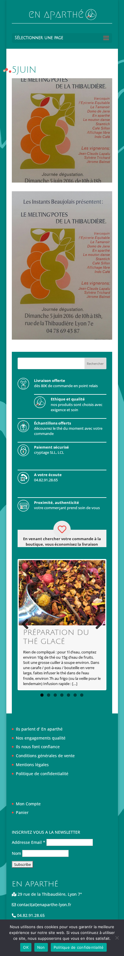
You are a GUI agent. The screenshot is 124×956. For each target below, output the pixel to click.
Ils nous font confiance (38, 746)
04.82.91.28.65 (30, 915)
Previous (27, 624)
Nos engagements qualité (40, 738)
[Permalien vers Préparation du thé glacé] (62, 592)
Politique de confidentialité (42, 773)
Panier (22, 812)
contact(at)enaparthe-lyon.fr (43, 904)
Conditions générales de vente (45, 755)
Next (96, 624)
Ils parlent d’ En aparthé (39, 729)
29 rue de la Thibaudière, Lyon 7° (49, 894)
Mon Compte (28, 803)
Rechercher (95, 363)
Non (41, 947)
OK (26, 947)
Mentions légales (32, 764)
